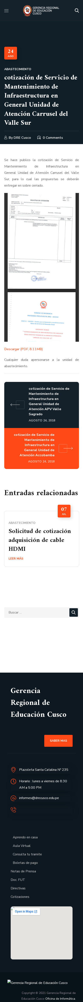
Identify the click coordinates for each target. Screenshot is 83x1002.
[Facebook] (15, 823)
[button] (77, 10)
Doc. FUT (18, 879)
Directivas (18, 888)
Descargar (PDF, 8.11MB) (23, 349)
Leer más (16, 559)
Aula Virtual (22, 845)
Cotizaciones (20, 896)
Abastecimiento (17, 69)
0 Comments (53, 137)
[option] (41, 539)
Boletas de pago (25, 862)
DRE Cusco (22, 137)
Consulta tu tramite (27, 854)
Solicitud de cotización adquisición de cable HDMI (40, 540)
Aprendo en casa (25, 837)
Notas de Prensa (23, 871)
